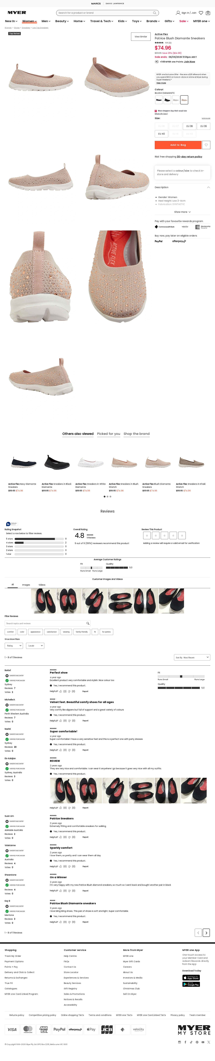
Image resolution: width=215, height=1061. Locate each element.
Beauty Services (72, 983)
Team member (197, 1015)
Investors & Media (132, 977)
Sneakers (26, 28)
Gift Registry (70, 988)
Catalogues (11, 988)
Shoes (17, 28)
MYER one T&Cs (124, 1015)
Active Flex (161, 34)
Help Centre (70, 956)
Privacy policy (178, 1015)
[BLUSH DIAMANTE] (184, 100)
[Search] (155, 13)
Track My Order (13, 956)
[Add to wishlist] (206, 145)
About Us (128, 972)
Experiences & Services (76, 977)
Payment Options (14, 961)
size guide (206, 118)
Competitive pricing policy (42, 1015)
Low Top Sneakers (40, 28)
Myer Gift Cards (131, 961)
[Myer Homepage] (17, 14)
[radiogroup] (182, 130)
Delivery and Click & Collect (20, 972)
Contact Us (70, 966)
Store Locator (71, 972)
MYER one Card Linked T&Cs (151, 1015)
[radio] (161, 126)
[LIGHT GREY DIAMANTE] (175, 100)
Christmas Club (131, 988)
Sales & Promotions (74, 994)
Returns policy (17, 1015)
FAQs (66, 961)
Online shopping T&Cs (72, 1015)
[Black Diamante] (167, 100)
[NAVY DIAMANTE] (158, 100)
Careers (127, 966)
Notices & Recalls (73, 999)
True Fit (9, 983)
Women (8, 28)
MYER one (128, 956)
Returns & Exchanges (16, 977)
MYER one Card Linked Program (21, 994)
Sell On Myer (129, 994)
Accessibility (70, 1004)
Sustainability (130, 983)
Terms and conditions (100, 1015)
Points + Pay (11, 966)
